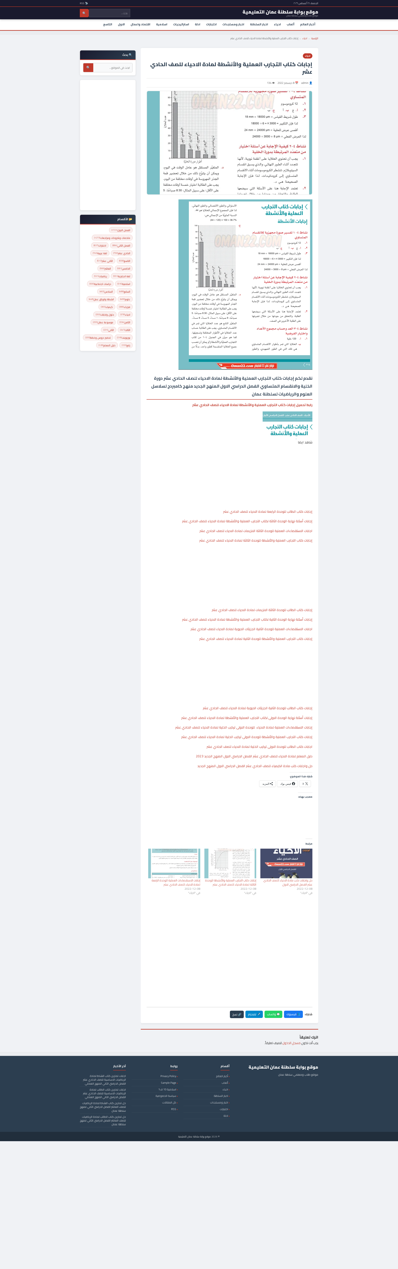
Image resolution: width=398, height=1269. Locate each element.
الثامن (125, 322)
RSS (173, 1109)
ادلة (197, 24)
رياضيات (100, 276)
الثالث (125, 330)
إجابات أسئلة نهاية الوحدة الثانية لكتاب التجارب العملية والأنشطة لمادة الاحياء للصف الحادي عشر (247, 619)
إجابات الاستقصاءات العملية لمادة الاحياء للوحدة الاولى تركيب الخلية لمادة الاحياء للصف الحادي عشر (243, 727)
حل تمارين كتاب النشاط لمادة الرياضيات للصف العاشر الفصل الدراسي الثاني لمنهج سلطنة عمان (103, 1107)
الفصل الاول (121, 230)
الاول (121, 24)
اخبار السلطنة (259, 24)
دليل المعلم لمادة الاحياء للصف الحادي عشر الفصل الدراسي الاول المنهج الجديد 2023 (254, 756)
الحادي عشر (121, 253)
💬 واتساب (273, 1014)
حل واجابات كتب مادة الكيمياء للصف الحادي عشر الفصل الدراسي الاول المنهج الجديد (254, 766)
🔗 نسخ (236, 1014)
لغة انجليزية (121, 276)
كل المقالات (169, 1102)
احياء (277, 24)
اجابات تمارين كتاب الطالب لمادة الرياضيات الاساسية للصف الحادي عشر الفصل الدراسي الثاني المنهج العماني (104, 1093)
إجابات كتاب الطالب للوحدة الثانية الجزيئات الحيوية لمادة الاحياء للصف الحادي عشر (257, 708)
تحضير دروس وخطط (98, 337)
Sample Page (168, 1082)
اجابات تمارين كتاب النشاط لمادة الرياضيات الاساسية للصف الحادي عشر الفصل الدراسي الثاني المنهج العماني (104, 1079)
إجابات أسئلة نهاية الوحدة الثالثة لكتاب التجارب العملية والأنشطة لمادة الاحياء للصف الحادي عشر (247, 521)
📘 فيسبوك (293, 1014)
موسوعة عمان (103, 322)
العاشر (105, 268)
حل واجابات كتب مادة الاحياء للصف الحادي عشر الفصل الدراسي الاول (287, 882)
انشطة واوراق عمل (101, 299)
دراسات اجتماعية (100, 284)
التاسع (107, 24)
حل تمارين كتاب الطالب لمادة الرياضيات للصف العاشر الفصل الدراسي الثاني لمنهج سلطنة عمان (103, 1120)
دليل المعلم (107, 345)
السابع (124, 291)
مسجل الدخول (291, 1043)
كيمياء (107, 307)
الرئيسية (314, 38)
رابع (126, 345)
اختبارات (211, 24)
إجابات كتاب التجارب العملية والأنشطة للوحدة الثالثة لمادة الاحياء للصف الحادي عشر (255, 540)
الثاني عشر (105, 261)
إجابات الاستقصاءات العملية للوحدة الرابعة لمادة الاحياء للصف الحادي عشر (176, 882)
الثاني (108, 330)
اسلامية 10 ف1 (167, 1089)
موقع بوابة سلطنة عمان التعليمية (194, 1136)
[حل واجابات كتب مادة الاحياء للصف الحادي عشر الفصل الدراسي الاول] (286, 863)
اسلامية (161, 24)
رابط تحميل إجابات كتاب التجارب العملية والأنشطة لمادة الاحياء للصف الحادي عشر (252, 405)
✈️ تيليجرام (254, 1014)
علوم (125, 299)
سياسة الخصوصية (165, 1095)
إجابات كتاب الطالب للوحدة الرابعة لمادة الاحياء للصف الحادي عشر (267, 511)
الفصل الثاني (121, 245)
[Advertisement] (229, 464)
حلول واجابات (105, 314)
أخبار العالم (307, 24)
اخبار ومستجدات (233, 24)
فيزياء (124, 307)
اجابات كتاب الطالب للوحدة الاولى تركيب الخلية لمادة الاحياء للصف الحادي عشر (259, 746)
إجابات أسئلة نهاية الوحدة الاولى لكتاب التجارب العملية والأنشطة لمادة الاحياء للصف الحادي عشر (246, 718)
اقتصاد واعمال (140, 24)
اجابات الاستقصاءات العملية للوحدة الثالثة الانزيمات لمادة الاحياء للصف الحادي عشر (256, 531)
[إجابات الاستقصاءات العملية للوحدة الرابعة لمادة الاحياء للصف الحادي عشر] (174, 863)
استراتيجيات (181, 24)
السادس (106, 291)
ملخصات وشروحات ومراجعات (112, 237)
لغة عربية (100, 253)
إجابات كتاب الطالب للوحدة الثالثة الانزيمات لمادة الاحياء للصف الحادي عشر (262, 610)
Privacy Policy (168, 1076)
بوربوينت (123, 337)
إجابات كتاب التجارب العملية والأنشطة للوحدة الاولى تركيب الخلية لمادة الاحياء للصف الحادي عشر (246, 737)
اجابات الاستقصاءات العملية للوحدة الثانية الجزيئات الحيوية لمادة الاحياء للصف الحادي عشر (251, 629)
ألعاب (290, 24)
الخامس (123, 268)
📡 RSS (84, 3)
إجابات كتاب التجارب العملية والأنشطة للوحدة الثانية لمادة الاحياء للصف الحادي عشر (255, 639)
